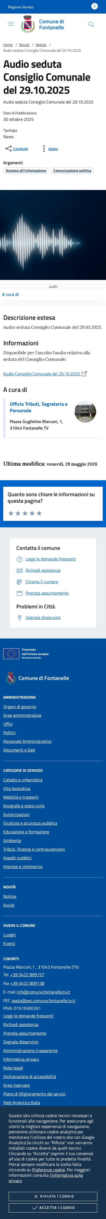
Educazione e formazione (26, 831)
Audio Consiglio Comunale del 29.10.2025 (42, 373)
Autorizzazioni (16, 814)
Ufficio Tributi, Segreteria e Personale (38, 407)
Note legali (13, 1068)
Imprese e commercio (22, 866)
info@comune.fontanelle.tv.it (43, 992)
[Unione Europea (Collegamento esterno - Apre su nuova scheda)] (53, 654)
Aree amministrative (22, 715)
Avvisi (8, 905)
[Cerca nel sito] (91, 24)
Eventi (9, 943)
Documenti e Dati (19, 750)
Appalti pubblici (17, 857)
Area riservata (16, 1085)
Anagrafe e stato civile (24, 805)
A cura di (10, 294)
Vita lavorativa (16, 788)
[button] (20, 7)
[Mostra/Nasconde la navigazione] (11, 24)
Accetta (57, 1207)
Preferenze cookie (48, 1169)
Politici (9, 732)
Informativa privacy (21, 1059)
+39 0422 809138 (27, 983)
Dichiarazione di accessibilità (29, 1076)
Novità (24, 44)
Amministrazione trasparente (30, 1050)
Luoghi (9, 934)
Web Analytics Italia (21, 1102)
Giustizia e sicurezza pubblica (30, 823)
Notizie (41, 44)
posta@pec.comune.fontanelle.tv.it (43, 1000)
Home (8, 44)
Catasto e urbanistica (22, 779)
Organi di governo (19, 706)
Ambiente (12, 840)
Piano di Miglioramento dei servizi (34, 1094)
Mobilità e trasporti (21, 797)
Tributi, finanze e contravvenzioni (34, 849)
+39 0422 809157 (27, 974)
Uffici (8, 724)
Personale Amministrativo (27, 741)
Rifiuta (57, 1196)
